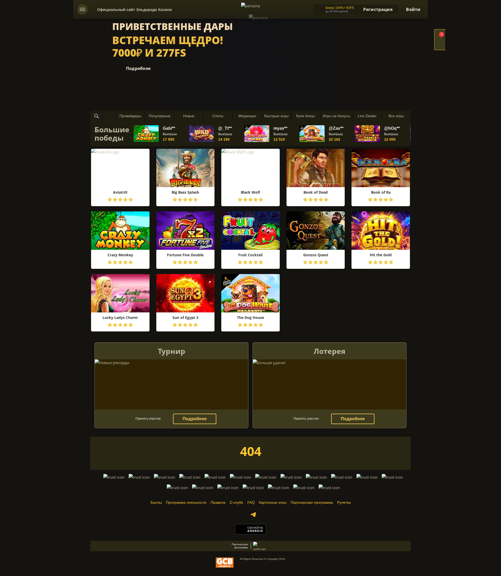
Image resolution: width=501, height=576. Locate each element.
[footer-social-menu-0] (253, 515)
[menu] (82, 9)
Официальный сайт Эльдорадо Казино (134, 9)
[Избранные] (109, 116)
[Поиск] (96, 116)
